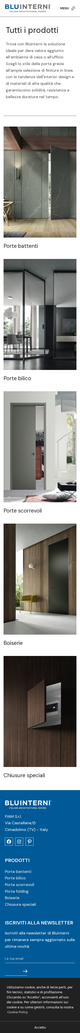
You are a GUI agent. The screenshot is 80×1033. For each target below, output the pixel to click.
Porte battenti (18, 871)
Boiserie (12, 897)
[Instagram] (19, 841)
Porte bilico (15, 878)
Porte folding (17, 891)
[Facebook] (9, 841)
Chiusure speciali (20, 904)
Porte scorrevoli (19, 884)
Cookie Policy (17, 1012)
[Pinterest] (29, 841)
